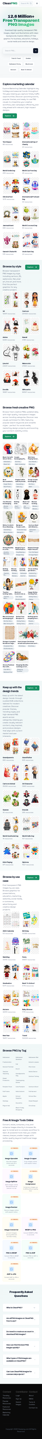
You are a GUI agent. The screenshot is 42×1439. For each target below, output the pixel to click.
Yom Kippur (7, 142)
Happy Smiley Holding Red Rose (32, 594)
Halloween (6, 1057)
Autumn (6, 1009)
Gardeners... (32, 576)
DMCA (31, 1399)
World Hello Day (28, 836)
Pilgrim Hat (6, 1106)
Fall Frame (6, 1091)
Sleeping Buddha (20, 670)
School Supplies (19, 1097)
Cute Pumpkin (20, 1087)
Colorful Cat (22, 576)
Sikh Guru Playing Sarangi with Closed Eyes (33, 459)
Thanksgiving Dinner (20, 1081)
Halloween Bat (33, 1057)
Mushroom (29, 64)
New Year (6, 1035)
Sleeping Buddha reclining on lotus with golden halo (22, 666)
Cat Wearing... (27, 507)
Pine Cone (32, 1067)
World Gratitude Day (10, 836)
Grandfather (27, 757)
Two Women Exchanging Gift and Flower (7, 504)
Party (24, 957)
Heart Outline (17, 507)
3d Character (27, 784)
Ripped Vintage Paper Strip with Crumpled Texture (33, 550)
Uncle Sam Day (28, 251)
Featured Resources (7, 1408)
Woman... (35, 506)
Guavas (6, 810)
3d (4, 311)
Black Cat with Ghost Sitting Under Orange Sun (8, 459)
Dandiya (5, 1101)
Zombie (28, 58)
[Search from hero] (35, 50)
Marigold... (20, 532)
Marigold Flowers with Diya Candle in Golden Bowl (21, 527)
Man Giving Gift (9, 623)
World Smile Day (9, 171)
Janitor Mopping (31, 624)
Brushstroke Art (20, 599)
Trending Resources (7, 1397)
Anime (5, 337)
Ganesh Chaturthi (10, 251)
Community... (33, 573)
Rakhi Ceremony (20, 464)
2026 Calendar (8, 931)
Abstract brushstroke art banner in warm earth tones (20, 594)
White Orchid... (8, 532)
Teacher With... (6, 597)
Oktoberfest (8, 197)
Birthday (25, 931)
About (31, 1396)
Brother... (18, 461)
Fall (17, 1064)
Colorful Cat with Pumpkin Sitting (22, 571)
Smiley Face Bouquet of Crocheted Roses (20, 619)
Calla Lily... (19, 486)
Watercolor (26, 363)
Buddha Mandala (6, 553)
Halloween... (7, 461)
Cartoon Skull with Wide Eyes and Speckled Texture (33, 527)
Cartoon (25, 311)
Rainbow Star (8, 672)
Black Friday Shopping (20, 1109)
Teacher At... (6, 574)
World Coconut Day (29, 225)
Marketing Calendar (6, 1413)
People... (31, 621)
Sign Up (19, 1399)
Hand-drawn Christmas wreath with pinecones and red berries (28, 643)
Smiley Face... (33, 596)
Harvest (13, 70)
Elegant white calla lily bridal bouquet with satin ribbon (20, 482)
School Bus (32, 1096)
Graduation (7, 983)
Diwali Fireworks (6, 1079)
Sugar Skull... (8, 484)
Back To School (26, 70)
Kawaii (24, 337)
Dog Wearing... (20, 552)
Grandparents (8, 757)
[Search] (31, 3)
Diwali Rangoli (33, 1101)
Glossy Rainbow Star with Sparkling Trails (8, 666)
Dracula (25, 810)
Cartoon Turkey (34, 1076)
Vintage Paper (33, 555)
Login (18, 1396)
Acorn (18, 1069)
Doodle (5, 389)
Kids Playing (7, 862)
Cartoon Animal (9, 784)
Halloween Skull (32, 530)
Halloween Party (15, 64)
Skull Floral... (7, 486)
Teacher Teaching (6, 1073)
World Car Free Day (29, 171)
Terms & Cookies (32, 1403)
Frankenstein (7, 1062)
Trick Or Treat (16, 58)
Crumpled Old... (8, 646)
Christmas (32, 1106)
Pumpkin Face (7, 1087)
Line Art (6, 363)
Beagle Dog (20, 555)
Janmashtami (8, 225)
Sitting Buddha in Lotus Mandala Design (8, 549)
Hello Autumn (20, 1091)
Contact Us (33, 1408)
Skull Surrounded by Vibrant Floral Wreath (8, 482)
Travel (24, 1035)
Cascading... (20, 484)
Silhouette (26, 389)
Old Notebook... (8, 648)
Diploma (25, 862)
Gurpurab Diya (21, 529)
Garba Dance (33, 1071)
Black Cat (7, 464)
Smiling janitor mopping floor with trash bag (33, 618)
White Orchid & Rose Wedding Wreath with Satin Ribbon (8, 527)
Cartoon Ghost (33, 1087)
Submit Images (18, 1403)
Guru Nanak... (33, 461)
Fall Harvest (32, 1091)
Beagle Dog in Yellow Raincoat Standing (21, 549)
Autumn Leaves (34, 1062)
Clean (10, 3)
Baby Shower (27, 1009)
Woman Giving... (6, 507)
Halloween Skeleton (19, 1058)
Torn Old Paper (33, 552)
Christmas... (22, 646)
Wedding (6, 957)
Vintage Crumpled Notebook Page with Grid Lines (9, 643)
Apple (5, 1096)
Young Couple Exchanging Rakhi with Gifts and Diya (33, 482)
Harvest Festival (8, 1067)
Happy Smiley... (31, 600)
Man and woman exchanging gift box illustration (8, 618)
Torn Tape (19, 596)
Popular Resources (7, 1402)
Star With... (7, 669)
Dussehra (19, 1103)
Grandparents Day (20, 1075)
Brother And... (8, 621)
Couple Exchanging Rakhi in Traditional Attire (20, 459)
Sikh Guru (32, 464)
